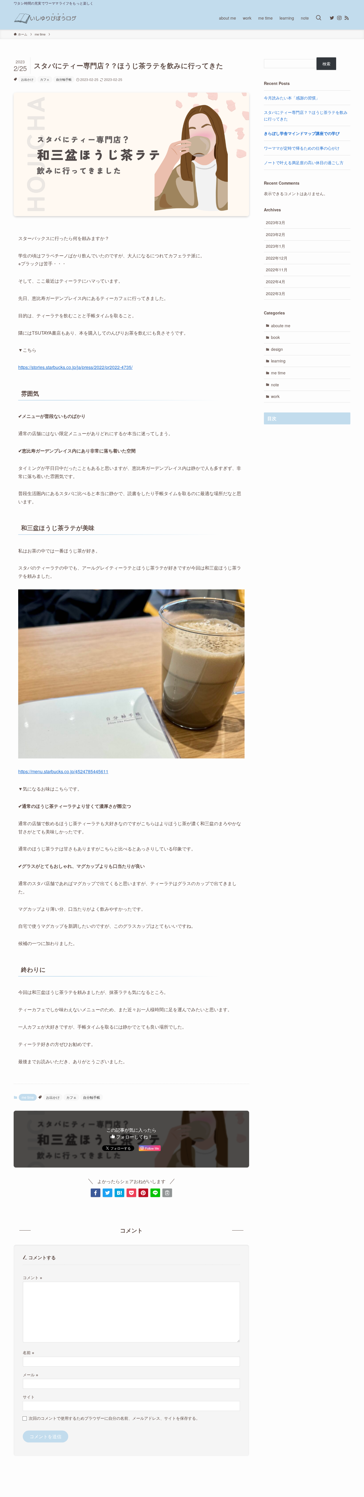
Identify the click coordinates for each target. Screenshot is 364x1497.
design (277, 349)
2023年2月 (275, 234)
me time (28, 1097)
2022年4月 (275, 281)
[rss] (346, 18)
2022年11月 (277, 269)
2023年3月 (275, 222)
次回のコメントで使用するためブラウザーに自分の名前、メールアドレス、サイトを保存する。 (114, 1417)
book (275, 337)
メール (30, 1374)
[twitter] (332, 18)
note (275, 384)
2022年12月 (277, 258)
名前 (28, 1352)
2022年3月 (275, 293)
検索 (326, 63)
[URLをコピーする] (167, 1193)
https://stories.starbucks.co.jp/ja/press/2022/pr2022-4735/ (75, 367)
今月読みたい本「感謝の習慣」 (292, 98)
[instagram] (339, 18)
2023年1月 (275, 246)
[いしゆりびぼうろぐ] (45, 18)
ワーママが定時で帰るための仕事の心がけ (302, 148)
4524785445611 (91, 771)
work (275, 396)
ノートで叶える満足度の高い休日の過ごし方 (304, 162)
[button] (95, 1193)
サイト (29, 1397)
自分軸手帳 (64, 79)
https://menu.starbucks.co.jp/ (46, 771)
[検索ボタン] (318, 18)
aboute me (280, 325)
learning (278, 361)
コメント (32, 1277)
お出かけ (27, 79)
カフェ (44, 79)
